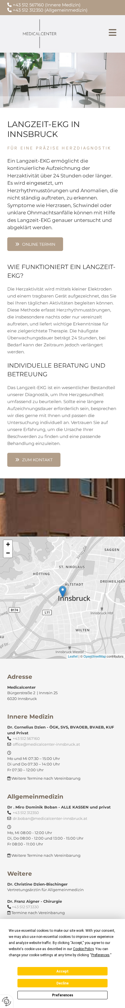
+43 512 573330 (25, 906)
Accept (62, 971)
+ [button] (8, 544)
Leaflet (73, 656)
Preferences (62, 995)
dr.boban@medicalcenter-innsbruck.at (50, 818)
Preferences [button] (100, 955)
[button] (99, 33)
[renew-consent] (6, 1001)
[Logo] (39, 33)
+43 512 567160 (26, 738)
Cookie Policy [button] (83, 949)
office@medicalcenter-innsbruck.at (46, 744)
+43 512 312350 (28, 10)
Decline (62, 983)
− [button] (8, 553)
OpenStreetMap (94, 656)
